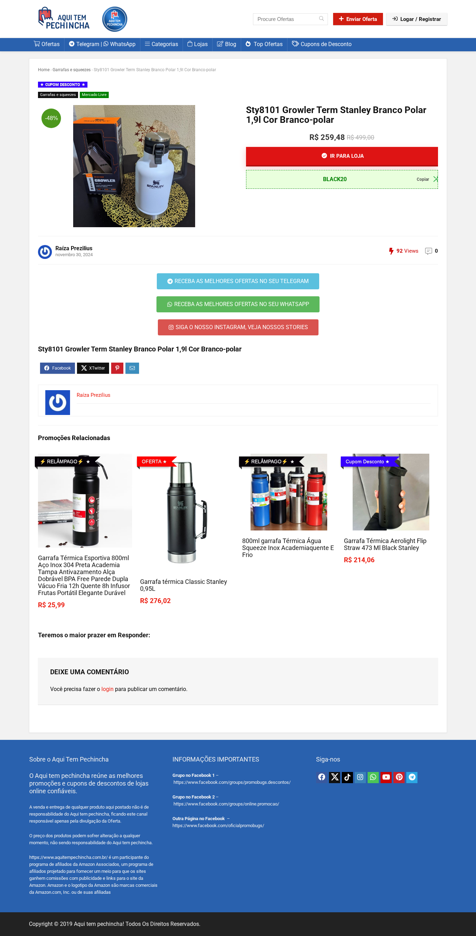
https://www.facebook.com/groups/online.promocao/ (226, 804)
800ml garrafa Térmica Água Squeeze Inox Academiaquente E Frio (288, 547)
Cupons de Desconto (326, 44)
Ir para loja (346, 156)
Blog (230, 44)
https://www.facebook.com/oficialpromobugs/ (218, 825)
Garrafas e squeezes (72, 69)
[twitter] (334, 777)
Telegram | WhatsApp (106, 44)
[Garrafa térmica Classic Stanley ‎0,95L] (187, 458)
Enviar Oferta (361, 19)
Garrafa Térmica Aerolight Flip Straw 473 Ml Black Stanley (385, 544)
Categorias (165, 44)
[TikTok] (347, 777)
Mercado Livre (94, 94)
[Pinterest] (399, 777)
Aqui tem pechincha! (99, 924)
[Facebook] (321, 777)
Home (43, 69)
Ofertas (50, 44)
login (107, 689)
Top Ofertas (267, 44)
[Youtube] (386, 777)
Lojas (201, 44)
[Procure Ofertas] (321, 19)
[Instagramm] (360, 777)
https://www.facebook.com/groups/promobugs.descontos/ (232, 782)
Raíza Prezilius (73, 248)
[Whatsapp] (373, 777)
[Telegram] (411, 777)
